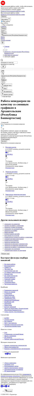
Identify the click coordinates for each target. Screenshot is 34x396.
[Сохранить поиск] (2, 71)
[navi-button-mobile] (2, 42)
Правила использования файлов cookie (13, 14)
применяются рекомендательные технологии (16, 375)
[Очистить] (3, 66)
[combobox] (9, 63)
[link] (4, 33)
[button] (3, 37)
